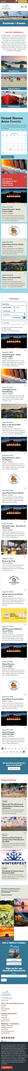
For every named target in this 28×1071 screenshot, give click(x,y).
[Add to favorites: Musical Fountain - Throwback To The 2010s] (25, 522)
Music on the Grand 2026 (11, 277)
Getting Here (4, 1015)
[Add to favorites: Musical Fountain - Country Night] (25, 660)
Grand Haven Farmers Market (12, 244)
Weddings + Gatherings (7, 1025)
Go (4, 980)
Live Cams (3, 1)
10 (11, 752)
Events (4, 801)
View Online (16, 960)
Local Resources (5, 1019)
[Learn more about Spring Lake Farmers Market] (14, 580)
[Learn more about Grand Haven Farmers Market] (14, 231)
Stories (3, 1007)
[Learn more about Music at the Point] (14, 547)
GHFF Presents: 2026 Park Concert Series (12, 630)
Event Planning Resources (7, 1031)
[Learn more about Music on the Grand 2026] (14, 264)
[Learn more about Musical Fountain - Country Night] (14, 650)
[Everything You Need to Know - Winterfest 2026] (14, 857)
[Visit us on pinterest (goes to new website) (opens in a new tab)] (11, 1038)
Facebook (3, 895)
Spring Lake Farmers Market (12, 594)
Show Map (17, 317)
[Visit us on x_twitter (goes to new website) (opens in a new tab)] (13, 1038)
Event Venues (4, 1029)
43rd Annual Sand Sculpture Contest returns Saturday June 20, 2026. (13, 839)
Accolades (3, 1005)
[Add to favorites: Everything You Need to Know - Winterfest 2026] (25, 866)
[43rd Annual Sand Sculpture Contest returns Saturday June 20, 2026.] (14, 823)
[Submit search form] (24, 314)
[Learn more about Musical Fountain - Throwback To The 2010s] (14, 512)
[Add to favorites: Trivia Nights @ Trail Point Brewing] (25, 177)
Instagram (9, 895)
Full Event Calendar (7, 157)
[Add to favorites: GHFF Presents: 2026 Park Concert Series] (25, 624)
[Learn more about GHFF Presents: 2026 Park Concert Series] (14, 615)
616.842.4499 (4, 1000)
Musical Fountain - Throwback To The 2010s (14, 527)
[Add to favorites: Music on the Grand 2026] (25, 273)
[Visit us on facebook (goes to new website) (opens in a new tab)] (2, 1038)
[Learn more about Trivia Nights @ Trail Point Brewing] (14, 166)
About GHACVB (5, 1009)
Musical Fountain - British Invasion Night (11, 210)
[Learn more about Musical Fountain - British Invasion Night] (14, 195)
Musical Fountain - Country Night (8, 665)
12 (17, 752)
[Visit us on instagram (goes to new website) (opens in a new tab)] (4, 1038)
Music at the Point (8, 561)
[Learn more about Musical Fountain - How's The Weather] (14, 444)
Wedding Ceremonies (6, 1027)
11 (14, 752)
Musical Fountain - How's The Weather (11, 458)
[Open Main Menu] (22, 7)
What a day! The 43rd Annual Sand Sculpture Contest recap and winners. (12, 806)
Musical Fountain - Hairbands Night (8, 733)
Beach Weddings (5, 1033)
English (5, 1041)
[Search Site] (26, 7)
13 (20, 752)
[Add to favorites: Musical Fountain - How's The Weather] (25, 453)
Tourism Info (4, 1017)
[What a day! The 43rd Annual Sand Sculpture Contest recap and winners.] (14, 790)
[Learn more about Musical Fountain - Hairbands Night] (14, 718)
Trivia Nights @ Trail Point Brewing (9, 182)
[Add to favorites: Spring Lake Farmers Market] (25, 590)
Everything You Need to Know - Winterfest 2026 (13, 872)
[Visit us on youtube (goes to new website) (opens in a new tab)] (9, 1038)
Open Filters (5, 304)
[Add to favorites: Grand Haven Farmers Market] (25, 240)
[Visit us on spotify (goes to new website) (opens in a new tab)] (7, 1038)
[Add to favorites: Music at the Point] (25, 557)
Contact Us (4, 1010)
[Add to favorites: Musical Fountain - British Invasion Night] (25, 205)
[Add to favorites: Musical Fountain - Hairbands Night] (25, 728)
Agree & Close (6, 1067)
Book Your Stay (22, 1)
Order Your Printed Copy (14, 963)
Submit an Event (14, 768)
